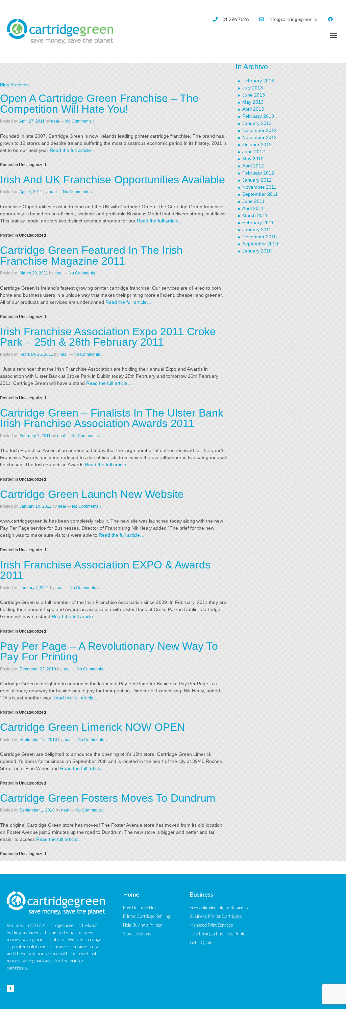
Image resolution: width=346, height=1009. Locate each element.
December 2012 (259, 130)
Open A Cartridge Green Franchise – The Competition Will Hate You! (99, 103)
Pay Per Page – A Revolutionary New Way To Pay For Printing (109, 651)
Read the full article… (72, 150)
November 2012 (259, 137)
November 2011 (259, 187)
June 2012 (253, 151)
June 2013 (253, 95)
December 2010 (259, 236)
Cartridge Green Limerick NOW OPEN (92, 727)
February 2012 (258, 173)
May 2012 (253, 158)
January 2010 (257, 251)
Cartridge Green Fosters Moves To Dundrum (108, 798)
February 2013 (258, 116)
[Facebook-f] (10, 988)
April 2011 (253, 208)
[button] (333, 35)
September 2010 (260, 243)
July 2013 (252, 87)
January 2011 (256, 229)
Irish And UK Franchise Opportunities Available (112, 180)
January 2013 (257, 123)
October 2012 (257, 144)
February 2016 (258, 80)
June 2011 (253, 201)
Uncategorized (32, 164)
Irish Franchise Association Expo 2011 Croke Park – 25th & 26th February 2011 (108, 336)
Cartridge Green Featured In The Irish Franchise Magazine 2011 (91, 255)
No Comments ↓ (80, 121)
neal (55, 121)
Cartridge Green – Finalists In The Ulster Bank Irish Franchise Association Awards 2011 (111, 418)
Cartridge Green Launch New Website (92, 494)
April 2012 (253, 165)
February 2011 (258, 222)
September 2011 (260, 194)
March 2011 (255, 215)
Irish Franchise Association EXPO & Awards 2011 (105, 570)
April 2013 (253, 109)
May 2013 (253, 102)
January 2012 (257, 180)
